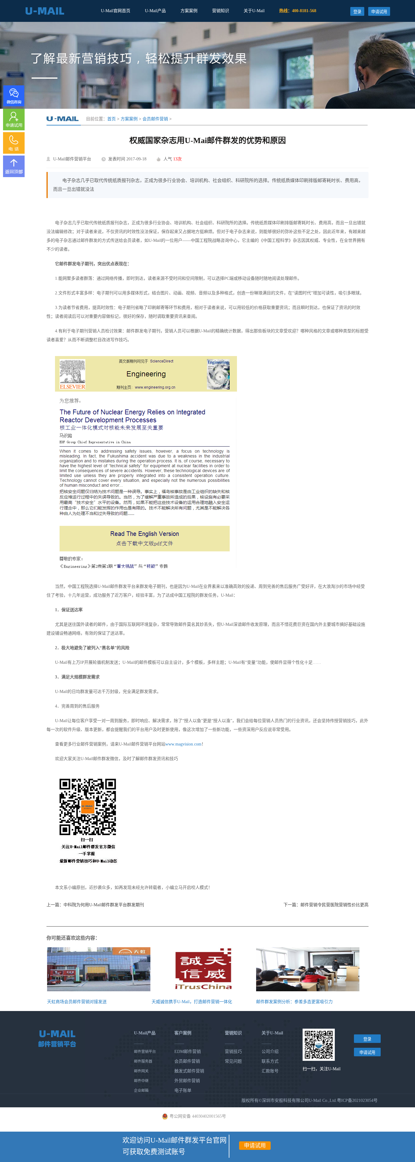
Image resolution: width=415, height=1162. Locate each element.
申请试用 (379, 11)
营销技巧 (233, 1051)
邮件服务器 (143, 1061)
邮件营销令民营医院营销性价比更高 (334, 905)
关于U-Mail (254, 11)
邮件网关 (141, 1071)
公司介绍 (270, 1051)
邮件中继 (141, 1081)
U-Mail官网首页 (115, 11)
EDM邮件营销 (187, 1051)
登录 (357, 11)
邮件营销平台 (145, 1052)
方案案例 (188, 11)
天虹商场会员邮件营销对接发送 (77, 1001)
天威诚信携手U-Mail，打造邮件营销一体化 (192, 1001)
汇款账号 (270, 1071)
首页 (111, 119)
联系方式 (270, 1061)
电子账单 (182, 1090)
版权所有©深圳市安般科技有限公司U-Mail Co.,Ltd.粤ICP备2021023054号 (310, 1100)
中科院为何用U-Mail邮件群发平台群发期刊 (103, 905)
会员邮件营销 (155, 119)
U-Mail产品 (155, 11)
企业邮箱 (141, 1090)
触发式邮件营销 (189, 1071)
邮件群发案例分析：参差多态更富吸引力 (294, 1001)
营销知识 (220, 11)
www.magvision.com (183, 744)
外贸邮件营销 (187, 1080)
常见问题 (233, 1061)
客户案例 (182, 1033)
